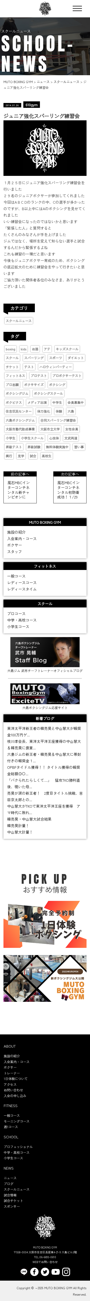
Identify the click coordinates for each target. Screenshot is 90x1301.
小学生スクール (32, 438)
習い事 (79, 447)
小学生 (10, 438)
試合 (33, 456)
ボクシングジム (17, 393)
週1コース (11, 1126)
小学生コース (18, 626)
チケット (12, 366)
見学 (21, 456)
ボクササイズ (34, 384)
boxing (10, 349)
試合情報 (10, 1195)
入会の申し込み (15, 1095)
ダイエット (76, 357)
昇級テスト (14, 447)
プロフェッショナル (18, 1146)
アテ (47, 349)
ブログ (8, 1183)
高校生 (46, 456)
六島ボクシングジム (20, 420)
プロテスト (39, 375)
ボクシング (57, 384)
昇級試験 (33, 447)
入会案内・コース (22, 538)
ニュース (10, 1178)
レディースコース (22, 582)
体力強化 (43, 411)
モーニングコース (17, 1121)
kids (23, 349)
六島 (71, 411)
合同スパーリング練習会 (58, 420)
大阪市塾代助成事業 (20, 429)
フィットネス (15, 375)
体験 (59, 411)
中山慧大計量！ (20, 832)
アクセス (10, 1084)
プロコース (16, 613)
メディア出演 (37, 402)
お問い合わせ (13, 1090)
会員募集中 (76, 402)
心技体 (54, 438)
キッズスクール (67, 349)
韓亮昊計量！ (18, 825)
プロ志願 (12, 384)
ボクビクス (14, 402)
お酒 (35, 349)
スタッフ (14, 551)
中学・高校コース (22, 620)
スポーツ (55, 357)
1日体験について (16, 1078)
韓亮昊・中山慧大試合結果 (29, 819)
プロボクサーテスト (66, 375)
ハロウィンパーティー (55, 366)
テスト (29, 366)
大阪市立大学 (50, 429)
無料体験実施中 (57, 447)
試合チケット (13, 1200)
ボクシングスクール (48, 393)
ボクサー (14, 545)
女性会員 (71, 429)
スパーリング (34, 357)
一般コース (16, 576)
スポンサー (12, 1206)
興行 (9, 456)
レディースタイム (22, 589)
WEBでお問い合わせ (45, 1262)
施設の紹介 (16, 532)
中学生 (57, 402)
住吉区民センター (19, 411)
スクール (12, 357)
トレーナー (12, 1073)
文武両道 (70, 438)
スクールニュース (19, 320)
